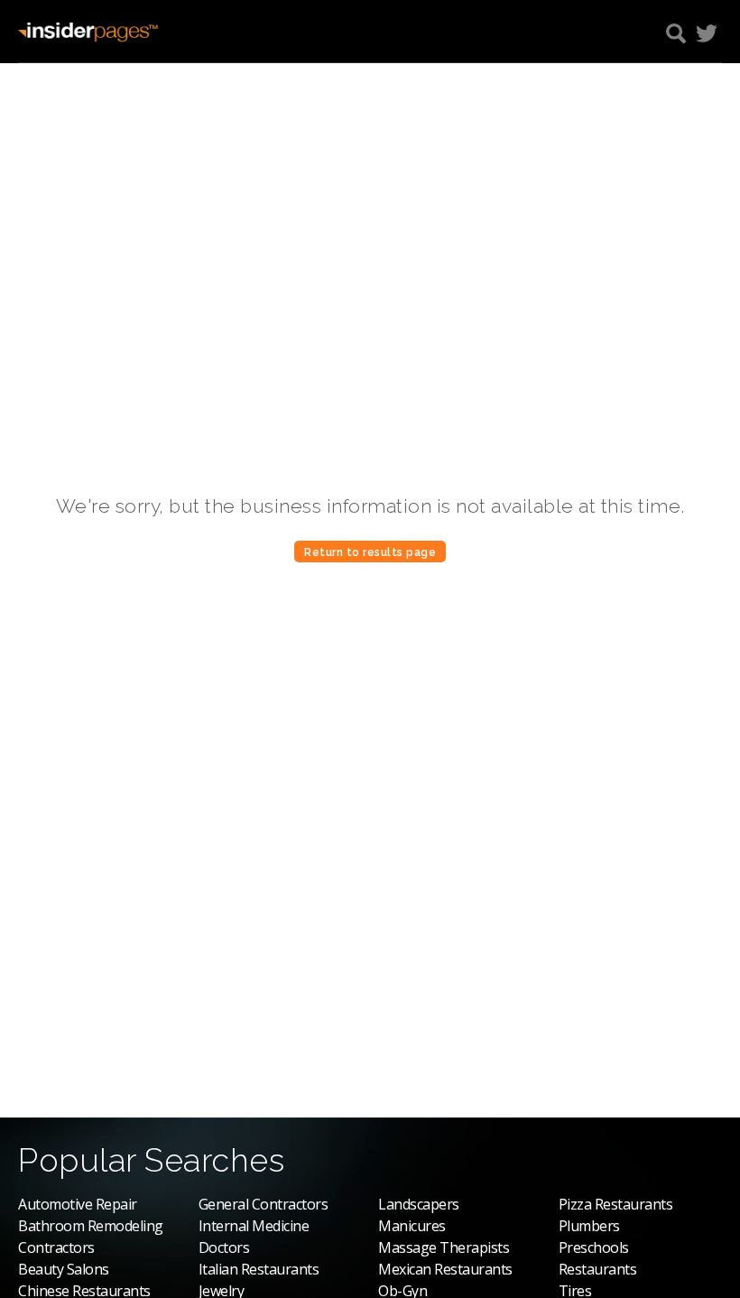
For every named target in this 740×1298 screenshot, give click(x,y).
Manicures (412, 1226)
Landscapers (418, 1204)
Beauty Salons (63, 1269)
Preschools (594, 1247)
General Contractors (263, 1204)
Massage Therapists (443, 1247)
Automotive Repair (77, 1204)
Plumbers (589, 1226)
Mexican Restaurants (445, 1269)
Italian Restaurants (259, 1269)
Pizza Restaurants (616, 1204)
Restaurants (598, 1269)
